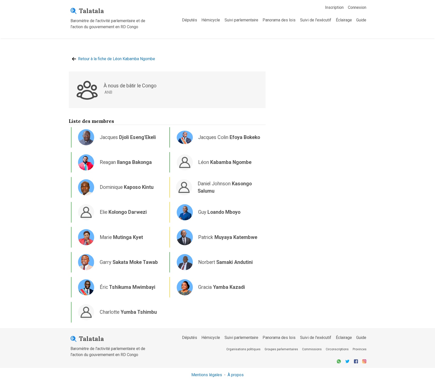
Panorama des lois (279, 20)
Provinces (360, 349)
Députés (189, 20)
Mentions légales (206, 374)
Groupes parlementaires (281, 349)
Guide (361, 20)
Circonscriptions (337, 349)
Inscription (334, 7)
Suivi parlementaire (241, 20)
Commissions (312, 349)
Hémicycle (210, 20)
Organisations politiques (243, 349)
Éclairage (344, 20)
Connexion (357, 7)
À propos (236, 374)
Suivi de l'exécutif (315, 20)
